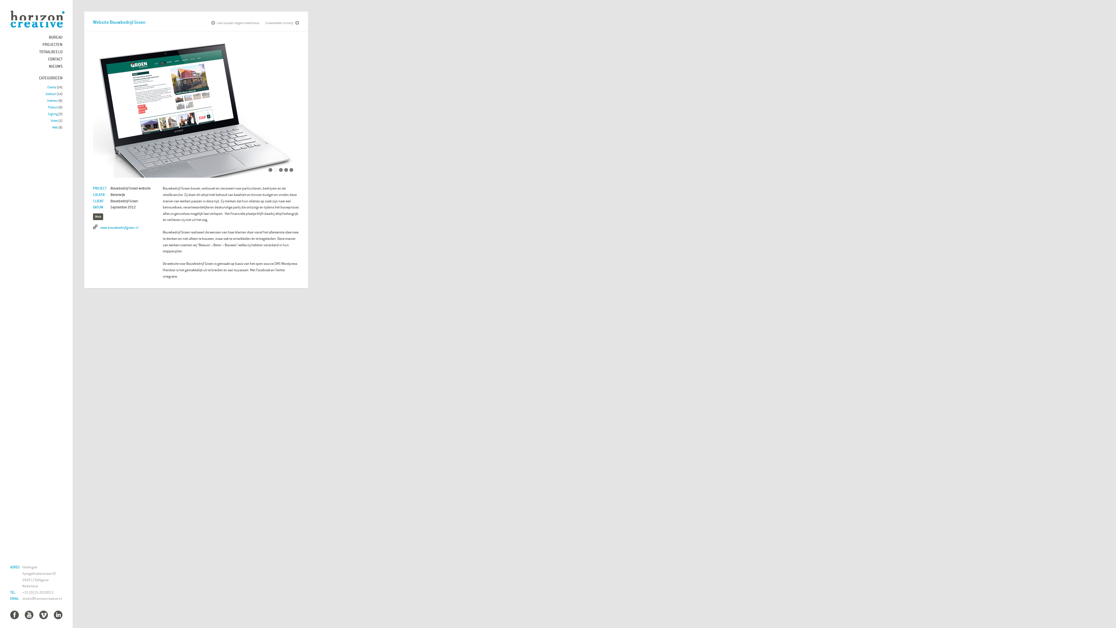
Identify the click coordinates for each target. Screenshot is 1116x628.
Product (53, 107)
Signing (53, 114)
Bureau (55, 37)
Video (54, 121)
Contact (55, 59)
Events (51, 87)
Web (55, 127)
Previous (101, 110)
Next (290, 110)
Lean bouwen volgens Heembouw (238, 23)
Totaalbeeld (50, 51)
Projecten (52, 44)
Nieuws (55, 66)
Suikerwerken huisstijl (279, 23)
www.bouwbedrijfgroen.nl (119, 227)
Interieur (52, 101)
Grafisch (51, 94)
